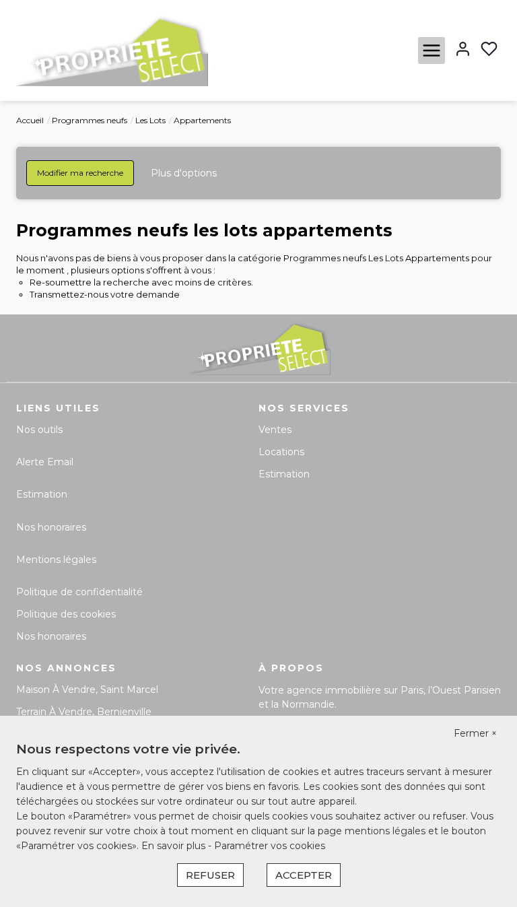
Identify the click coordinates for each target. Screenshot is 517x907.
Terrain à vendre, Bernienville (83, 712)
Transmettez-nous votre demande (105, 294)
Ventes (274, 430)
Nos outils (39, 430)
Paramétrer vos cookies (269, 846)
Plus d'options (184, 173)
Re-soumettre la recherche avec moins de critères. (141, 282)
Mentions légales (56, 559)
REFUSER (210, 875)
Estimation (41, 494)
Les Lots (150, 120)
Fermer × (475, 733)
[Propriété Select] (112, 50)
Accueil (30, 120)
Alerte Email (44, 462)
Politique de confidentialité (79, 592)
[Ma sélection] (489, 50)
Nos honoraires (51, 527)
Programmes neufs (89, 120)
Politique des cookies (66, 614)
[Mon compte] (462, 50)
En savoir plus (174, 846)
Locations (281, 452)
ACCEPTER (303, 875)
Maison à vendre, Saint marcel (87, 689)
